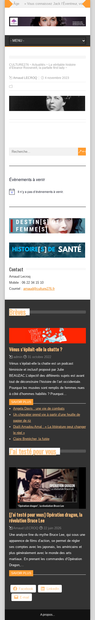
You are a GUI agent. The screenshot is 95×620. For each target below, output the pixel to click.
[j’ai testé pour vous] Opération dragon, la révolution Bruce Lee (45, 517)
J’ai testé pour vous (32, 451)
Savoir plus (21, 402)
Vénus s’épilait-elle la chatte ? (35, 348)
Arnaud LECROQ (25, 78)
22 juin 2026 (52, 528)
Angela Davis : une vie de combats (39, 408)
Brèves (17, 312)
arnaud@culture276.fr (39, 289)
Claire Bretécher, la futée (31, 439)
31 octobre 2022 (39, 357)
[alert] (47, 192)
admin (17, 357)
